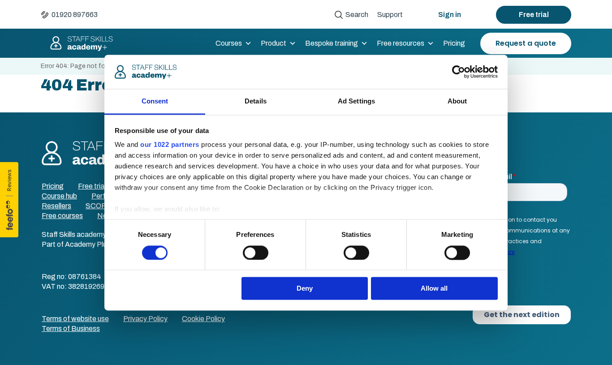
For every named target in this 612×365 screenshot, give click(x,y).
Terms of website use (75, 318)
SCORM (99, 206)
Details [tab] (256, 101)
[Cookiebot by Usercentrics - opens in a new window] (458, 71)
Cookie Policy (203, 318)
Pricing (454, 43)
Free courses (62, 215)
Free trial (534, 14)
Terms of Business (71, 328)
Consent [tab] (155, 101)
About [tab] (457, 101)
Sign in (449, 14)
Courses (228, 43)
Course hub (59, 196)
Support (390, 14)
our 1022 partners (169, 145)
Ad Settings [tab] (356, 101)
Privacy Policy (145, 318)
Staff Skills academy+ (77, 43)
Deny (305, 288)
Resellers (56, 206)
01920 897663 (75, 14)
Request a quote (526, 43)
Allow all (434, 288)
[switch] (255, 252)
